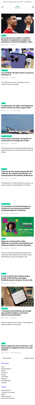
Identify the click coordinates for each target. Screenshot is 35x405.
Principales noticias (6, 136)
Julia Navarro (13, 178)
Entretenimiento (6, 203)
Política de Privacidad (7, 398)
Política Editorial (6, 396)
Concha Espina (13, 143)
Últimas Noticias (6, 369)
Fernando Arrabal (14, 213)
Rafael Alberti (13, 77)
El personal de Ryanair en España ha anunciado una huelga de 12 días (16, 139)
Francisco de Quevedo (15, 110)
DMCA (3, 394)
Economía (4, 169)
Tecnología (4, 70)
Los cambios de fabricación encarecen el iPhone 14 (17, 74)
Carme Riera (13, 44)
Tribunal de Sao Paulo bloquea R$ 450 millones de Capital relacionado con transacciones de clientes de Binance (17, 173)
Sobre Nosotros (6, 390)
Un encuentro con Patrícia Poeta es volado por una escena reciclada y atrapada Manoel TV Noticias (16, 208)
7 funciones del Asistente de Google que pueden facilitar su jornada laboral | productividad (16, 313)
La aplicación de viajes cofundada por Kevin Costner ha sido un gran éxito (17, 107)
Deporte (4, 35)
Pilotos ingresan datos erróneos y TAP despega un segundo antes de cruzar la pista (17, 348)
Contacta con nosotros (8, 392)
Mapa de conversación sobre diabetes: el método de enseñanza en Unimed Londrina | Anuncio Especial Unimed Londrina (17, 244)
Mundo (3, 103)
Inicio (2, 367)
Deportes (4, 378)
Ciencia (3, 238)
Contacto (4, 382)
